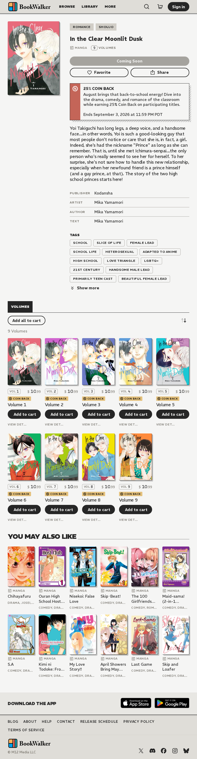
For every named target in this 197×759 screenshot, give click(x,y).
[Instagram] (175, 751)
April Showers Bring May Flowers (113, 667)
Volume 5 (165, 405)
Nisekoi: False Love (82, 599)
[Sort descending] (183, 320)
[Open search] (146, 6)
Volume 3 (91, 405)
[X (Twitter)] (141, 751)
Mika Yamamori (108, 202)
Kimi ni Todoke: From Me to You (51, 667)
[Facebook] (164, 751)
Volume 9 (128, 500)
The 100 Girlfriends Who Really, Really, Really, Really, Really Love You (143, 599)
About (30, 721)
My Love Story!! (77, 667)
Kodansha (103, 193)
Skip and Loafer (170, 667)
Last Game (141, 664)
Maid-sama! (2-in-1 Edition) (173, 599)
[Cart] (160, 6)
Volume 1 (17, 405)
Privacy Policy (139, 721)
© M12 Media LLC (22, 752)
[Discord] (152, 751)
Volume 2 (54, 405)
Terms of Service (26, 730)
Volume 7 (54, 500)
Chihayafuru (19, 596)
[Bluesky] (186, 751)
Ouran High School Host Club (50, 599)
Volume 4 (128, 405)
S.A (11, 664)
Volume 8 (91, 500)
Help (47, 721)
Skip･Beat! (111, 596)
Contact (66, 721)
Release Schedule (99, 721)
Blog (13, 721)
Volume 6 (17, 500)
